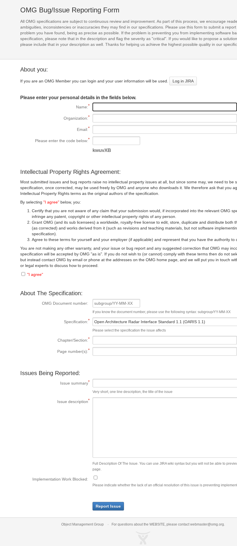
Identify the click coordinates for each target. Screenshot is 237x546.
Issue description (54, 401)
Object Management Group (82, 524)
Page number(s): (54, 351)
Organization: (54, 118)
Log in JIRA (183, 81)
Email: (54, 129)
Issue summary (54, 383)
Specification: (54, 321)
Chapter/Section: (54, 340)
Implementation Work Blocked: (60, 479)
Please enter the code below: (54, 140)
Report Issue (108, 506)
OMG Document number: (65, 303)
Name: (54, 107)
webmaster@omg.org (207, 524)
